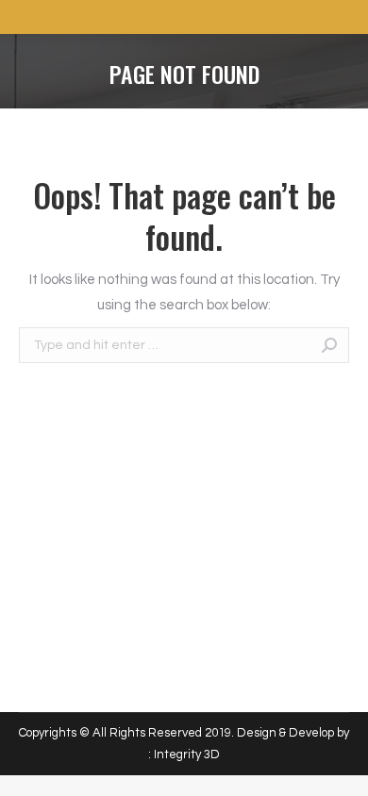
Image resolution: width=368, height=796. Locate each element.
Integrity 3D (187, 754)
